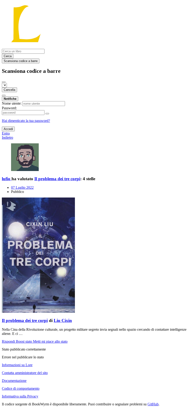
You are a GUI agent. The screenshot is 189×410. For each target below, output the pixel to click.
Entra (6, 133)
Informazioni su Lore (17, 365)
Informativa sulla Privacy (20, 396)
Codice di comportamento (20, 388)
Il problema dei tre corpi (57, 178)
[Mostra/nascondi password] (47, 113)
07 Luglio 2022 (22, 187)
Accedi (8, 129)
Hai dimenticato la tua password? (26, 121)
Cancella (9, 89)
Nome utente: (11, 103)
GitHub (153, 404)
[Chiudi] (4, 82)
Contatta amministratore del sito (25, 373)
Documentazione (14, 381)
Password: (9, 108)
